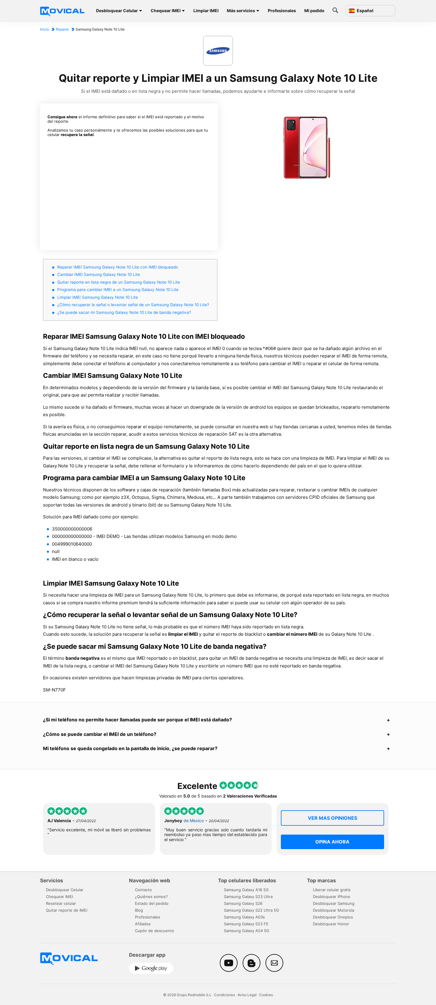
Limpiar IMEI (206, 10)
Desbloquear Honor (331, 923)
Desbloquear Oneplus (333, 917)
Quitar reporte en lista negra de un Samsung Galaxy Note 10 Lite (118, 282)
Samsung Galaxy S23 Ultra (248, 896)
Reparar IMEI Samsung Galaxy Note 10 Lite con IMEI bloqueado (117, 267)
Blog (139, 910)
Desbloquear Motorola (333, 910)
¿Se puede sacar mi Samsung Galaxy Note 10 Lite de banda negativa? (124, 312)
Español (364, 10)
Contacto (143, 889)
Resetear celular (61, 903)
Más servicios (241, 10)
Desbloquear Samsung (333, 903)
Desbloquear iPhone (331, 896)
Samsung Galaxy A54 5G (246, 930)
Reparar (62, 29)
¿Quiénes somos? (151, 896)
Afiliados (143, 923)
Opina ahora (332, 842)
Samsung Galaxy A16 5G (246, 889)
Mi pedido (314, 10)
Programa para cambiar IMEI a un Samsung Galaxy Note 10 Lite (118, 289)
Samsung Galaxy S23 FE (246, 923)
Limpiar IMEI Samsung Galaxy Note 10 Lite (97, 297)
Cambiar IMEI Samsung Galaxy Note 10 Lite (98, 274)
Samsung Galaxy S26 (243, 903)
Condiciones (224, 995)
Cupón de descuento (154, 930)
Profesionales (282, 10)
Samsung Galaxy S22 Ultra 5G (251, 910)
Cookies (266, 995)
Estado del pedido (151, 903)
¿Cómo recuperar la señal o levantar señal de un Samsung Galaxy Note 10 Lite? (133, 304)
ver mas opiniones (332, 818)
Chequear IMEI (166, 10)
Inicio (44, 29)
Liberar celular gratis (332, 889)
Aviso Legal (247, 995)
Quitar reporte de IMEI (66, 910)
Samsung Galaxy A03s (244, 917)
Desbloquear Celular (117, 10)
